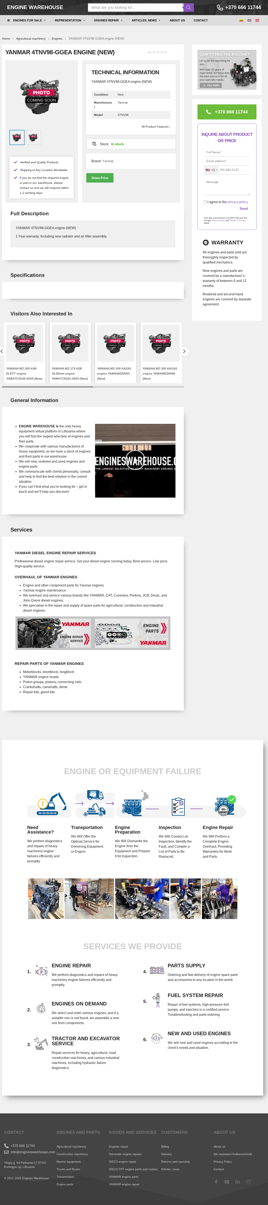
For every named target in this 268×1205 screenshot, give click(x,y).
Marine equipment (69, 1161)
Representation (68, 20)
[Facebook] (219, 1181)
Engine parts (65, 1184)
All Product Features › (156, 126)
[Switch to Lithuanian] (241, 20)
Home (6, 38)
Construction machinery (72, 1154)
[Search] (188, 7)
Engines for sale (27, 20)
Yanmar (108, 161)
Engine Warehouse (35, 7)
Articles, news (144, 20)
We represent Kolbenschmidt (233, 1154)
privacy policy (238, 202)
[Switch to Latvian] (257, 20)
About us (177, 20)
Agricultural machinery (31, 38)
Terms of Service (238, 220)
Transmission (65, 1176)
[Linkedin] (240, 1181)
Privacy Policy (218, 220)
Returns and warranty (175, 1161)
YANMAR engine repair (124, 1184)
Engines (57, 38)
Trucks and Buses (68, 1169)
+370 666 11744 (243, 7)
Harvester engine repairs (125, 1154)
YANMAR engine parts (123, 1176)
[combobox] (211, 170)
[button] (99, 178)
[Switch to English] (249, 20)
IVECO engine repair (122, 1161)
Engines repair (106, 20)
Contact (201, 20)
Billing (165, 1146)
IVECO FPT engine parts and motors (133, 1169)
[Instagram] (251, 1181)
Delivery (166, 1154)
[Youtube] (229, 1181)
